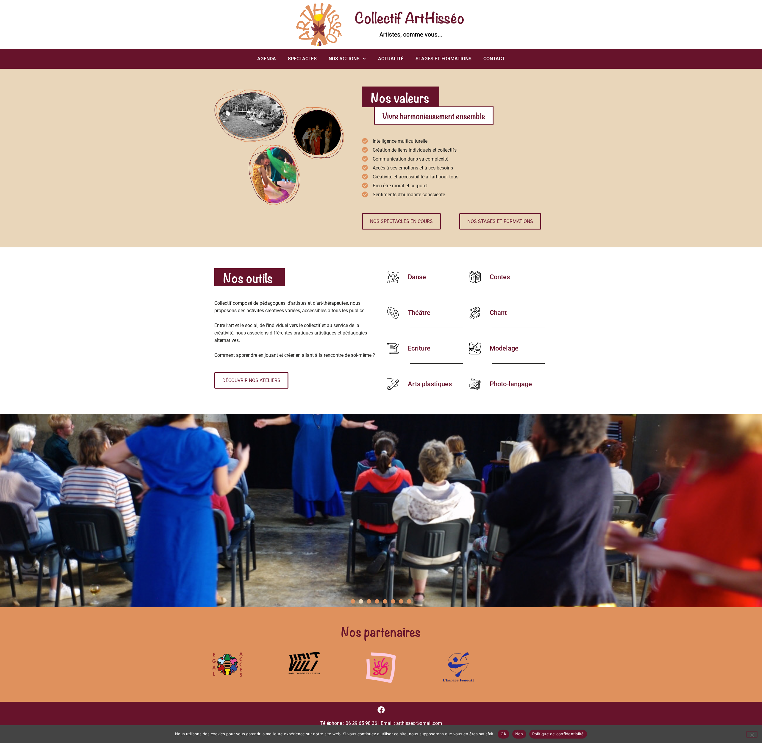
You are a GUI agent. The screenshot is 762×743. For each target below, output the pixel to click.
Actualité (391, 59)
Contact (494, 59)
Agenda (266, 59)
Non (519, 733)
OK (503, 733)
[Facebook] (381, 710)
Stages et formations (443, 59)
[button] (353, 601)
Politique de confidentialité (558, 733)
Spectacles (302, 59)
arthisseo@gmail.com (419, 723)
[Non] (752, 734)
